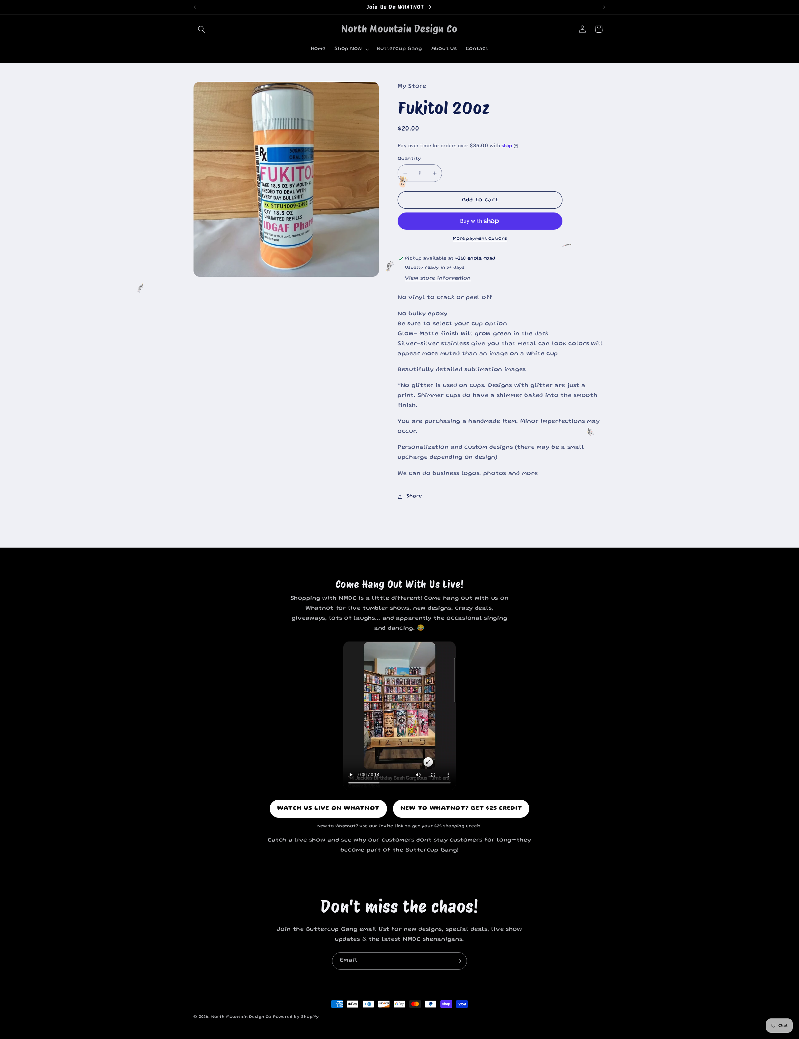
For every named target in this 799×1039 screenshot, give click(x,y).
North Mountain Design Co (241, 1017)
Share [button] (414, 496)
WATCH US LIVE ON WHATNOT (328, 808)
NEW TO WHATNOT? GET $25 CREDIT (461, 808)
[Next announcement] (604, 7)
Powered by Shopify (296, 1017)
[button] (202, 29)
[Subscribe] (458, 961)
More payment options (480, 239)
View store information (438, 278)
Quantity (409, 159)
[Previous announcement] (195, 7)
